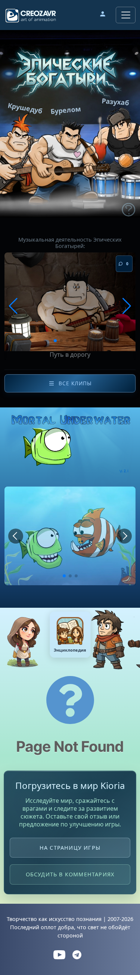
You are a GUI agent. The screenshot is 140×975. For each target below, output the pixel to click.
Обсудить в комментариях (70, 874)
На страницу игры (70, 847)
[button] (102, 15)
